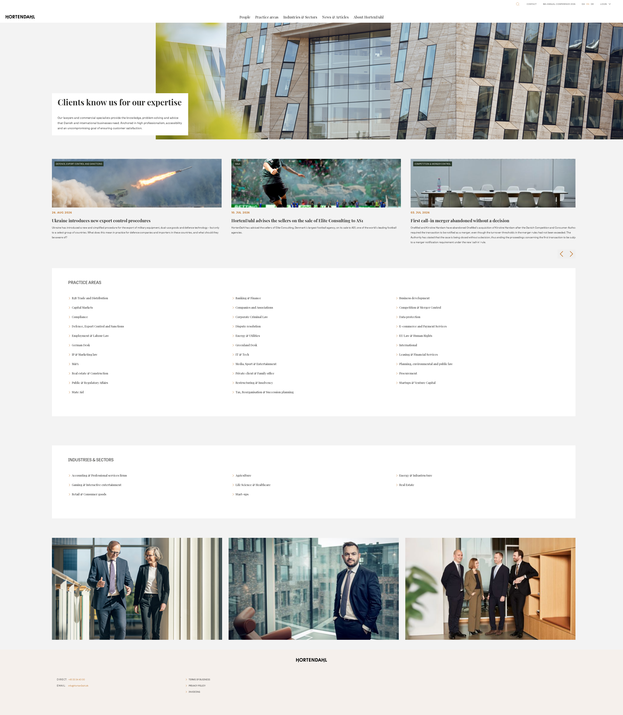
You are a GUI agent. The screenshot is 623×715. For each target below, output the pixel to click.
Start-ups (242, 494)
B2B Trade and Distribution (90, 298)
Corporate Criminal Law (252, 317)
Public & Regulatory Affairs (90, 383)
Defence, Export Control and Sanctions (98, 326)
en (587, 4)
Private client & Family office (255, 373)
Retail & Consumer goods (89, 494)
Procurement (408, 373)
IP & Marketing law (84, 354)
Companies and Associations (254, 307)
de (592, 4)
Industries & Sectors (300, 17)
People (244, 17)
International (408, 345)
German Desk (81, 345)
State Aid (78, 392)
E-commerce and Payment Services (423, 326)
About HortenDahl (369, 17)
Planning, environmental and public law (426, 364)
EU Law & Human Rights (415, 336)
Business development (414, 298)
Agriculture (243, 475)
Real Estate (406, 485)
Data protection (409, 317)
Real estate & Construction (90, 373)
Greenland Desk (246, 345)
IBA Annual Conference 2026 (559, 4)
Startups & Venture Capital (417, 383)
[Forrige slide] (562, 253)
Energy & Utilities (248, 336)
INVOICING (194, 691)
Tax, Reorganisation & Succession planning (265, 392)
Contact (532, 4)
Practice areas (266, 17)
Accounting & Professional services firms (99, 475)
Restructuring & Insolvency (254, 383)
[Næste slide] (571, 253)
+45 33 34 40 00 (76, 679)
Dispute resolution (248, 326)
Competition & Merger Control (420, 307)
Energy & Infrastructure (415, 475)
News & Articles (335, 17)
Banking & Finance (248, 298)
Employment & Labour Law (90, 336)
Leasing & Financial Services (418, 354)
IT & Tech (242, 354)
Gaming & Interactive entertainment (96, 485)
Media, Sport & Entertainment (256, 364)
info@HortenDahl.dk (78, 685)
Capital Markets (82, 307)
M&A (75, 364)
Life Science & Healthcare (253, 485)
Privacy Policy (197, 685)
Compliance (80, 317)
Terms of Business (199, 679)
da (583, 4)
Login (603, 4)
